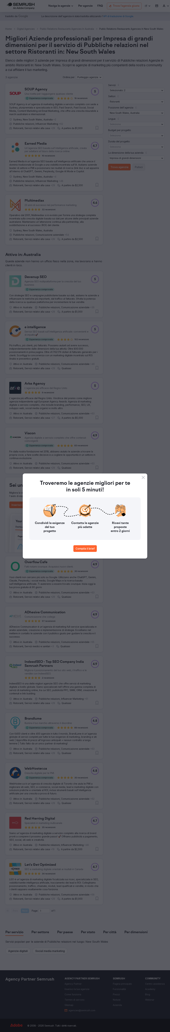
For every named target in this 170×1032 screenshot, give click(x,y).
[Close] (143, 477)
